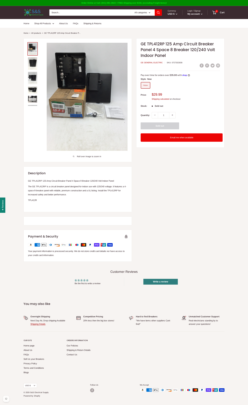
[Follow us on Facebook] (92, 390)
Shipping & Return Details (79, 350)
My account (193, 14)
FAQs (75, 23)
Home (26, 23)
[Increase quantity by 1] (172, 115)
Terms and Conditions (34, 368)
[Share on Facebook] (202, 65)
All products (36, 33)
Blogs (26, 372)
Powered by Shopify (32, 396)
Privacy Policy (30, 363)
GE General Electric (152, 62)
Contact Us (72, 354)
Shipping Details (37, 324)
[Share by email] (218, 65)
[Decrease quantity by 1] (155, 115)
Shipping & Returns (92, 23)
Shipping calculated (160, 99)
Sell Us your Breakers (34, 359)
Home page (29, 345)
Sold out (160, 125)
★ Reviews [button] (2, 205)
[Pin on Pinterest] (207, 65)
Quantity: (145, 115)
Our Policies (72, 345)
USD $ (28, 385)
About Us (63, 23)
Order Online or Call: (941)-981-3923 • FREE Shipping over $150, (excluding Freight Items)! (124, 3)
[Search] (158, 12)
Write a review (160, 281)
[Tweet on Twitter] (213, 65)
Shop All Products (42, 23)
